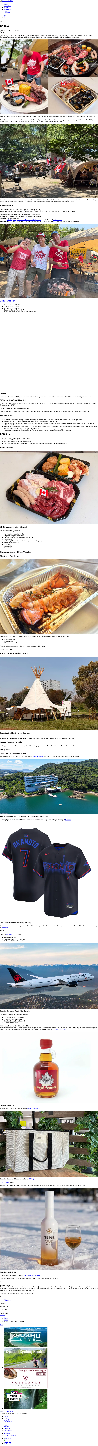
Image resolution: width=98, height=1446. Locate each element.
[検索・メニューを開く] (1, 21)
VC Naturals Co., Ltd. (59, 1029)
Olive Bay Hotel (38, 756)
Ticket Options (7, 300)
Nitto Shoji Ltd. (11, 220)
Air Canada (10, 934)
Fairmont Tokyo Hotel (33, 1108)
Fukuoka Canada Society (32, 1275)
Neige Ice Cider (5, 1182)
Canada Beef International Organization (29, 220)
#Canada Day (8, 1300)
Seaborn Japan (57, 220)
